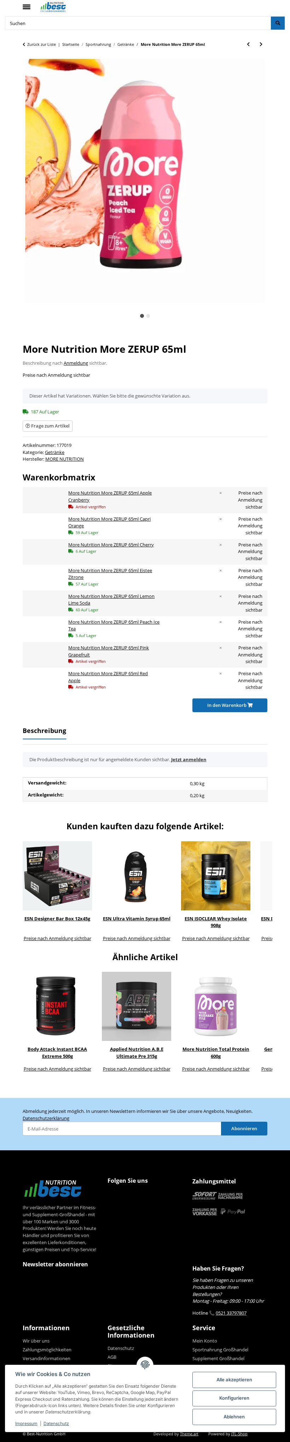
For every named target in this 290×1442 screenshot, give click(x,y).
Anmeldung (76, 363)
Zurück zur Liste (41, 44)
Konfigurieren (234, 1398)
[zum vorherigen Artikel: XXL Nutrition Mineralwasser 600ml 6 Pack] (248, 44)
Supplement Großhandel (218, 1358)
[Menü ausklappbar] (26, 4)
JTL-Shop (239, 1433)
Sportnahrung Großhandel (220, 1349)
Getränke (54, 452)
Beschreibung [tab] (44, 730)
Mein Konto (204, 1341)
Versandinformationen (46, 1358)
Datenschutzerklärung (46, 1118)
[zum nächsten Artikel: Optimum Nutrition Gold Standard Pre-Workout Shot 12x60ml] (261, 44)
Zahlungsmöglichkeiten (47, 1349)
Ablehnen (234, 1416)
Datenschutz (56, 1423)
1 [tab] (142, 316)
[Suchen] (278, 23)
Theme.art (189, 1433)
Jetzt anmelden (189, 759)
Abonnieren (244, 1128)
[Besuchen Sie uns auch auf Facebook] (114, 1195)
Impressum (26, 1423)
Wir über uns (36, 1341)
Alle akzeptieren (234, 1379)
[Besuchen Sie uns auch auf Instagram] (127, 1195)
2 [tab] (148, 316)
